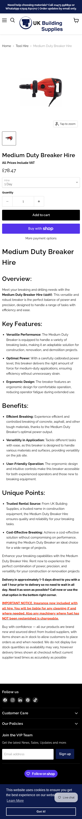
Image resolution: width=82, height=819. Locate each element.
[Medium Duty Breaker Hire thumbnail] (9, 138)
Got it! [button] (41, 811)
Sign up (65, 754)
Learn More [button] (15, 800)
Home (6, 46)
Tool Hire (22, 46)
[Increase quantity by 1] (39, 201)
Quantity (7, 192)
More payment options (41, 238)
